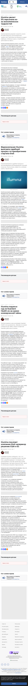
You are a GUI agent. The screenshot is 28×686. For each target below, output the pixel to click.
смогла (15, 372)
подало (20, 207)
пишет (7, 46)
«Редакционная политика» (14, 658)
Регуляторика (11, 144)
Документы (4, 641)
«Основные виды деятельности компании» (14, 656)
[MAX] (3, 107)
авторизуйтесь (16, 137)
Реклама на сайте (19, 644)
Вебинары (17, 626)
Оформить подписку (19, 636)
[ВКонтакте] (5, 107)
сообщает (10, 334)
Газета (16, 634)
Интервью (17, 631)
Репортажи (17, 623)
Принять (14, 683)
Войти (23, 1)
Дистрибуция (5, 634)
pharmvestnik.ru (18, 672)
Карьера (10, 15)
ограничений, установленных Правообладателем (11, 669)
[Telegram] (1, 107)
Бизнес (3, 644)
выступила (18, 496)
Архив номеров (18, 639)
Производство (5, 629)
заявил (25, 81)
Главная (2, 15)
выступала (16, 474)
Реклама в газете (19, 641)
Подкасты (17, 629)
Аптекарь (4, 647)
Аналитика (4, 639)
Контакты (17, 647)
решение (4, 86)
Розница (4, 631)
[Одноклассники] (7, 107)
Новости (6, 15)
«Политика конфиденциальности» (14, 655)
